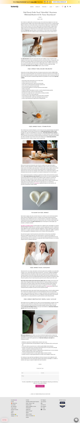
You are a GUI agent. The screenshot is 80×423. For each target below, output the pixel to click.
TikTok (43, 408)
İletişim (27, 412)
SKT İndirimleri (14, 406)
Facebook (44, 401)
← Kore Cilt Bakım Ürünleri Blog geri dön (40, 394)
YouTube (44, 409)
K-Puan (12, 401)
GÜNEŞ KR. (38, 6)
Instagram (44, 406)
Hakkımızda (28, 409)
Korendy (64, 400)
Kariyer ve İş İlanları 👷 (30, 415)
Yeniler (12, 411)
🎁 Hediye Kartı (14, 403)
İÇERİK (57, 6)
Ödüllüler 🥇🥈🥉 (14, 415)
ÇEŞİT (51, 6)
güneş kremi (36, 183)
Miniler (12, 412)
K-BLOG (27, 400)
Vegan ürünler (13, 408)
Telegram (44, 400)
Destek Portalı (28, 404)
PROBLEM (44, 6)
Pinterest (44, 404)
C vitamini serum (49, 286)
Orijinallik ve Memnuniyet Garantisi (32, 401)
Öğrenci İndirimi (29, 414)
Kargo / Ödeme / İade (30, 403)
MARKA (32, 6)
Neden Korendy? (29, 410)
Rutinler (27, 417)
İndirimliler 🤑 (13, 414)
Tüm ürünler (13, 404)
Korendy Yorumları (14, 409)
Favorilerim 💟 (14, 400)
